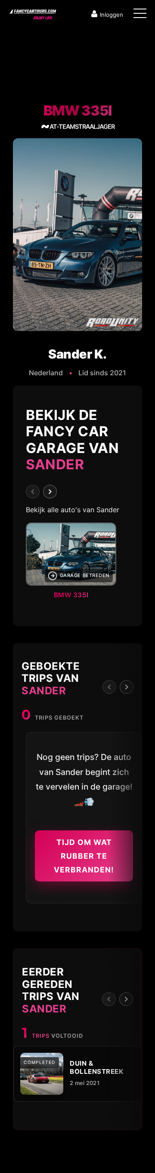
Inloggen (111, 14)
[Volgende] (50, 491)
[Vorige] (33, 491)
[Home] (32, 12)
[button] (77, 563)
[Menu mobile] (139, 15)
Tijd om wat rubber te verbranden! (84, 856)
